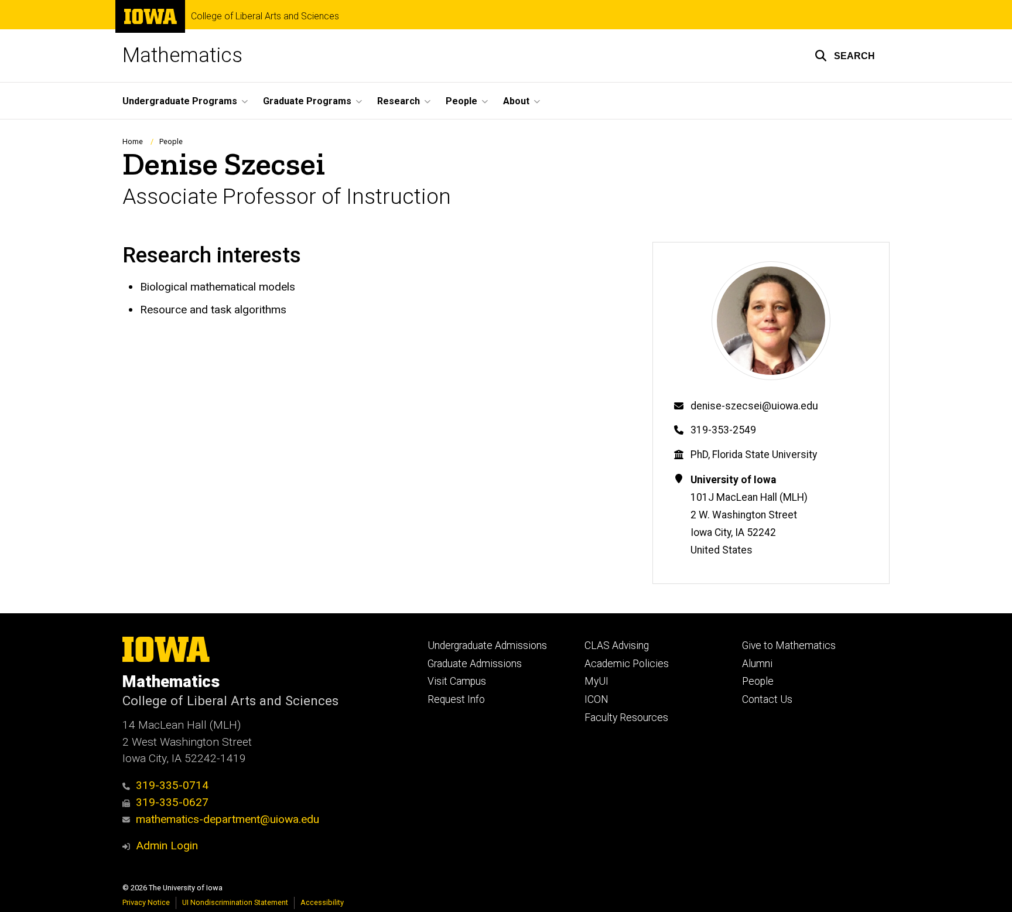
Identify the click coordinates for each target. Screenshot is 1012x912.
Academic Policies (626, 664)
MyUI (596, 681)
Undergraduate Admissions (487, 645)
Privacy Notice (146, 902)
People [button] (461, 101)
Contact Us (767, 699)
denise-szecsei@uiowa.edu (754, 406)
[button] (845, 55)
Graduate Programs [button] (307, 101)
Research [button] (398, 101)
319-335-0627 (172, 802)
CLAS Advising (616, 645)
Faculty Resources (626, 717)
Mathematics (182, 55)
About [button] (516, 101)
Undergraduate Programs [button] (179, 101)
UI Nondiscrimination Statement (235, 902)
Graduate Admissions (475, 664)
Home (132, 141)
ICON (596, 699)
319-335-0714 (172, 785)
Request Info (456, 699)
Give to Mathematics (789, 645)
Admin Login (167, 845)
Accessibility (322, 902)
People (171, 141)
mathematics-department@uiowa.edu (227, 819)
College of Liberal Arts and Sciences (265, 16)
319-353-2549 (723, 430)
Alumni (757, 664)
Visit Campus (457, 681)
